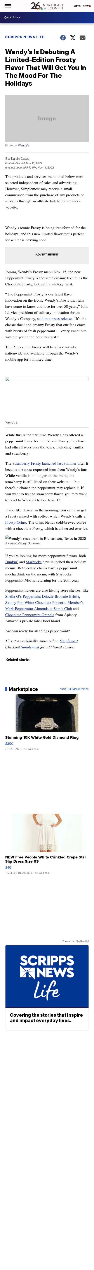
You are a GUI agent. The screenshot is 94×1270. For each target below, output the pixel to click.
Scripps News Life (25, 37)
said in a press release (54, 318)
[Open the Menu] (7, 6)
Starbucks (34, 561)
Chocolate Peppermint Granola (29, 614)
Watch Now (81, 6)
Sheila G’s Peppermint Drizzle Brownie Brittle (42, 596)
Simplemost (69, 640)
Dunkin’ (11, 561)
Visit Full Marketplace (74, 689)
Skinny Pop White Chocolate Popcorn (35, 602)
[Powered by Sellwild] (82, 941)
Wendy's (23, 145)
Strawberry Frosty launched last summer (44, 463)
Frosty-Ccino (15, 522)
